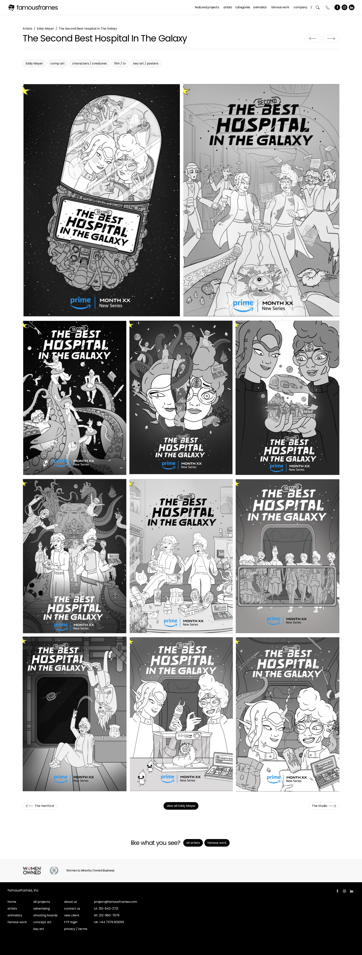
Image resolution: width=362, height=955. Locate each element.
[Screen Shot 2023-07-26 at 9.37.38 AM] (287, 398)
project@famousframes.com (115, 902)
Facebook (337, 7)
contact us (72, 908)
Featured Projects (207, 7)
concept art (42, 922)
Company (300, 7)
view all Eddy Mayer (181, 806)
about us (70, 902)
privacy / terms (75, 929)
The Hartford (313, 38)
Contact (328, 7)
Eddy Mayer (45, 28)
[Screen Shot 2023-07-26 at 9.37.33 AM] (180, 398)
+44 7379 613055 (111, 922)
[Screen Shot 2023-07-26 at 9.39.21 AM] (287, 714)
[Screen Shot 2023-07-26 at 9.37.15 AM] (261, 201)
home (12, 902)
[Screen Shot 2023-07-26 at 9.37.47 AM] (74, 556)
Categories (242, 7)
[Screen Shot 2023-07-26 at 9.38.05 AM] (181, 556)
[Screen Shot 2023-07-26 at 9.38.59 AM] (181, 714)
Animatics (260, 7)
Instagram (344, 7)
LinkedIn (351, 7)
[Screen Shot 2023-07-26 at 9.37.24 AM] (74, 398)
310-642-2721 (108, 908)
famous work (17, 922)
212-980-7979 (109, 915)
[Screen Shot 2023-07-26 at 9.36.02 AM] (101, 201)
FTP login (70, 922)
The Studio (331, 38)
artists (12, 908)
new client (71, 915)
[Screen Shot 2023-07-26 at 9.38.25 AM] (287, 556)
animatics (15, 915)
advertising (41, 908)
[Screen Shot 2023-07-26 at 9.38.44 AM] (75, 714)
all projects (41, 902)
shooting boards (45, 915)
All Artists (193, 843)
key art (38, 929)
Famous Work (280, 7)
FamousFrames (37, 7)
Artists (227, 7)
